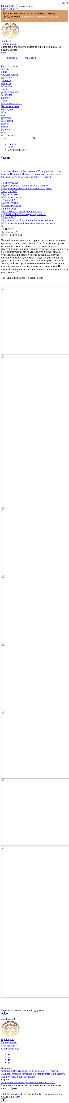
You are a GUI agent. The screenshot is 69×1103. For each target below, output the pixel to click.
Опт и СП (49, 1082)
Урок (40, 171)
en (63, 2)
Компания (7, 1071)
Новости (59, 171)
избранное (13, 57)
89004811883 (8, 6)
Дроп (15, 171)
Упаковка (6, 171)
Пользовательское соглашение (18, 1073)
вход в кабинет (9, 9)
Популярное (17, 177)
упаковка (49, 171)
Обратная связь (15, 1082)
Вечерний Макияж (20, 174)
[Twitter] (9, 1059)
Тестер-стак (37, 174)
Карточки (47, 177)
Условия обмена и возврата (50, 1073)
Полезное (50, 174)
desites (16, 1096)
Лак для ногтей (32, 177)
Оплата (39, 1082)
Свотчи (5, 174)
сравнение (30, 57)
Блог (4, 1082)
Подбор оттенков (28, 171)
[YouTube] (9, 1056)
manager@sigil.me (10, 1048)
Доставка (29, 1082)
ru (67, 2)
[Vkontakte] (9, 1054)
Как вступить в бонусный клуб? (19, 1076)
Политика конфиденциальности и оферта (35, 1071)
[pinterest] (9, 1062)
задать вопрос (26, 6)
